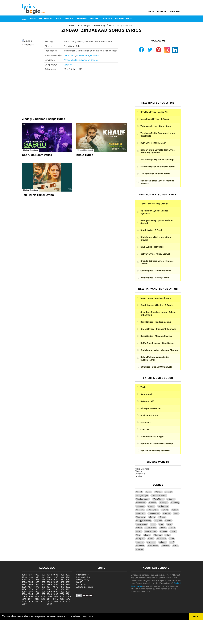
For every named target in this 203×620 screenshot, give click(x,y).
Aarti (149, 492)
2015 (55, 599)
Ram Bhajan (159, 499)
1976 (62, 587)
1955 (30, 582)
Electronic (141, 513)
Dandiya (140, 510)
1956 (37, 582)
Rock (151, 539)
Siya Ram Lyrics (154, 112)
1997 (43, 594)
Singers (138, 471)
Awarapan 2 (146, 394)
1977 (68, 587)
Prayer (147, 535)
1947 (30, 579)
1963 (30, 584)
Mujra (163, 528)
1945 (68, 577)
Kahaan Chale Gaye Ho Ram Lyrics (158, 151)
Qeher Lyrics (155, 270)
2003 (30, 596)
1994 (24, 594)
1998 (49, 594)
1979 (30, 589)
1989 (43, 592)
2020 (37, 601)
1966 (49, 584)
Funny (152, 517)
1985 (68, 589)
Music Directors (142, 469)
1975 (55, 587)
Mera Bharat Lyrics (154, 119)
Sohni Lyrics (154, 203)
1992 (62, 592)
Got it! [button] (196, 616)
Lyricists (138, 476)
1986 (24, 592)
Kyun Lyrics (152, 246)
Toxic (143, 387)
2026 (24, 604)
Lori (161, 524)
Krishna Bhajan (143, 499)
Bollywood (45, 18)
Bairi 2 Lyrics (155, 322)
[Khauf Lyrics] (101, 137)
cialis (13, 559)
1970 (24, 587)
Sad (172, 539)
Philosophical (151, 531)
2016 (62, 599)
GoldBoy (94, 55)
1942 (49, 577)
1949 (43, 579)
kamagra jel (49, 559)
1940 (37, 577)
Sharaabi (152, 542)
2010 (24, 599)
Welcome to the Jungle (152, 436)
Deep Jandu (69, 55)
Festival (167, 513)
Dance (152, 506)
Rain (168, 535)
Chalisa (171, 499)
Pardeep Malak (71, 60)
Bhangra (164, 503)
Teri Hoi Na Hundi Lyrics (38, 195)
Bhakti (139, 492)
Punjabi (69, 18)
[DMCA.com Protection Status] (84, 596)
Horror (169, 521)
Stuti (176, 546)
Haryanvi (82, 18)
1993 (68, 592)
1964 (37, 584)
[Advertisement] (74, 95)
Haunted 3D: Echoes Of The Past (156, 443)
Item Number (142, 524)
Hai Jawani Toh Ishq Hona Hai (155, 450)
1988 (37, 592)
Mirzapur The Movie (150, 408)
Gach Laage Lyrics (159, 350)
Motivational (151, 528)
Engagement (154, 513)
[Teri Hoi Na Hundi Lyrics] (47, 177)
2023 (55, 601)
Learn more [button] (87, 616)
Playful (164, 531)
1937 (68, 575)
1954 (24, 582)
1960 (62, 582)
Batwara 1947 (147, 401)
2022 (49, 601)
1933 (43, 575)
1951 (55, 579)
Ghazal (162, 517)
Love (170, 524)
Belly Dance (163, 506)
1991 (55, 592)
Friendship (141, 517)
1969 (68, 584)
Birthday (176, 503)
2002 (24, 596)
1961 (68, 582)
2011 (30, 599)
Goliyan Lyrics (155, 254)
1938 (24, 577)
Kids (153, 524)
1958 (49, 582)
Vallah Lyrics (155, 277)
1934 (49, 575)
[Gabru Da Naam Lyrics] (47, 137)
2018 (24, 601)
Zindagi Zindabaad (30, 150)
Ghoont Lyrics (158, 329)
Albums (94, 18)
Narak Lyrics (151, 230)
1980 (37, 589)
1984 (62, 589)
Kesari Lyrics (156, 336)
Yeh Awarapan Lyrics (157, 159)
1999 (55, 594)
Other (173, 528)
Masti (139, 528)
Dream (175, 510)
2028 (49, 604)
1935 (55, 575)
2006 (49, 596)
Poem (174, 531)
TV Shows (106, 18)
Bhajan (169, 492)
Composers (140, 473)
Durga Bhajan (142, 495)
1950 (49, 579)
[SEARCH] (179, 18)
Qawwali (158, 535)
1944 (62, 577)
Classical (140, 506)
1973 (43, 587)
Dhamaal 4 (145, 422)
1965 (43, 584)
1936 (62, 575)
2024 (62, 601)
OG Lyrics (156, 367)
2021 (43, 601)
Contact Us (81, 584)
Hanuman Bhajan (159, 495)
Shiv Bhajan (153, 546)
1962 (24, 584)
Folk (176, 513)
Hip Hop (159, 521)
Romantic (162, 539)
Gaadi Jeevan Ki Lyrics (156, 305)
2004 (37, 596)
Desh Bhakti (153, 510)
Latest (150, 11)
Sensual (140, 542)
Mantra (153, 503)
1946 (24, 579)
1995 (30, 594)
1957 (43, 582)
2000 (62, 594)
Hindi (58, 18)
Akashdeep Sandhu (88, 60)
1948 (37, 579)
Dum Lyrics (153, 142)
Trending (175, 11)
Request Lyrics (123, 18)
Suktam (140, 549)
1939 (30, 577)
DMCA (79, 582)
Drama (165, 510)
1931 (30, 575)
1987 (30, 592)
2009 (68, 596)
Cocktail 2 (145, 429)
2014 (49, 599)
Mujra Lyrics (155, 298)
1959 (55, 582)
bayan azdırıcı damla (25, 559)
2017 (68, 599)
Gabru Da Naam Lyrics (37, 155)
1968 (62, 584)
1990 (49, 592)
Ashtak (158, 492)
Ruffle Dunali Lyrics (157, 343)
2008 (62, 596)
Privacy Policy (82, 579)
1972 (37, 587)
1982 (49, 589)
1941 (43, 577)
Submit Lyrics (82, 575)
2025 (68, 601)
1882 (24, 575)
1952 (62, 579)
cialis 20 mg (5, 559)
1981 (43, 589)
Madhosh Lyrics (157, 166)
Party (139, 531)
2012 (37, 599)
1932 (37, 575)
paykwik (39, 559)
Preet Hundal (82, 55)
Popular (161, 11)
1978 (24, 589)
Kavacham (141, 503)
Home (33, 18)
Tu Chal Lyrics (155, 173)
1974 (49, 587)
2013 (43, 599)
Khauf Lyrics (84, 155)
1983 (55, 589)
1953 (68, 579)
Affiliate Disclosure (84, 587)
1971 (30, 587)
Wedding (140, 546)
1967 (55, 584)
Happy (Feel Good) (144, 521)
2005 (43, 596)
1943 (55, 577)
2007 (55, 596)
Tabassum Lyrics (155, 126)
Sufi (172, 542)
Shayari (163, 542)
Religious (140, 539)
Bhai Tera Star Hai (149, 415)
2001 (68, 594)
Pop (138, 535)
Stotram (166, 546)
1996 (37, 594)
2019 (30, 601)
